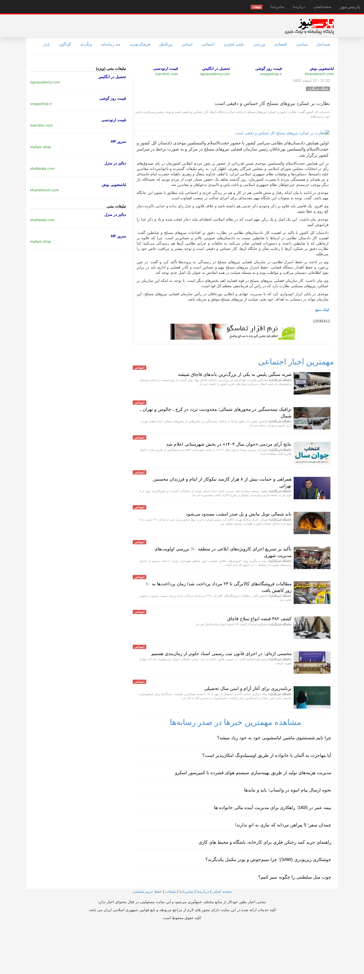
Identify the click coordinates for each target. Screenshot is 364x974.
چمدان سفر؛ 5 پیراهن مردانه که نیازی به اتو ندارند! (283, 824)
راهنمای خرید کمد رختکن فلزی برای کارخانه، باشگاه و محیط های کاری (265, 842)
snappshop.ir (271, 74)
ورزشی (259, 44)
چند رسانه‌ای (111, 44)
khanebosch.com (319, 74)
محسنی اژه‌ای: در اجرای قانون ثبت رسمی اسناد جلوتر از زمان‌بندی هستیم (221, 653)
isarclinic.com (166, 74)
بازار (46, 44)
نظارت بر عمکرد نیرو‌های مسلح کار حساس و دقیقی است (272, 103)
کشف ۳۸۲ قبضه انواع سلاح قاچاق (259, 618)
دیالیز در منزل (115, 163)
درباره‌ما (299, 7)
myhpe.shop (40, 147)
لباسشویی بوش (322, 68)
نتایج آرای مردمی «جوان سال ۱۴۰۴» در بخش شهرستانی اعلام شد (229, 444)
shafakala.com (42, 168)
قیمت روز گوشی (268, 68)
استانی (187, 44)
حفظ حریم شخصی (147, 891)
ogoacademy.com (215, 74)
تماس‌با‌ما (277, 7)
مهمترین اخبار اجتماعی (296, 361)
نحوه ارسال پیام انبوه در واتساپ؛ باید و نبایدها (287, 790)
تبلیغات (170, 891)
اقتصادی (280, 44)
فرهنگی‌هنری (140, 44)
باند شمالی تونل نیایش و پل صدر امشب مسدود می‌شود (239, 514)
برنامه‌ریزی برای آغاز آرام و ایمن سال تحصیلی (248, 688)
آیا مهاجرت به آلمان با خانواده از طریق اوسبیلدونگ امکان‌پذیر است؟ (266, 755)
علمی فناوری (234, 44)
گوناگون (65, 44)
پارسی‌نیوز (349, 6)
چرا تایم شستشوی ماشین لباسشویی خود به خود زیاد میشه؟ (274, 737)
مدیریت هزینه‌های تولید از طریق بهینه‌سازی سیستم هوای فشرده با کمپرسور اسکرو (253, 772)
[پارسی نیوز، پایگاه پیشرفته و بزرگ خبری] (309, 26)
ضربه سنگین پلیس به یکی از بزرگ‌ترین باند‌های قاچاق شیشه (235, 374)
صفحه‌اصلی (322, 7)
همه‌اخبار (323, 44)
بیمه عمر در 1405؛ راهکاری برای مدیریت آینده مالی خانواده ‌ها (272, 807)
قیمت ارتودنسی (165, 68)
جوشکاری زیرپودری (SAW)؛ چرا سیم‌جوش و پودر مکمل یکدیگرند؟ (268, 859)
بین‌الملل (166, 44)
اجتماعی (208, 44)
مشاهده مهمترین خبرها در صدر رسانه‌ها (235, 722)
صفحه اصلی (222, 891)
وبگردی (86, 44)
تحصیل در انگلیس (216, 68)
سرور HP (118, 141)
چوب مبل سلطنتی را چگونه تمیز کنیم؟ (294, 877)
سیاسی (302, 44)
